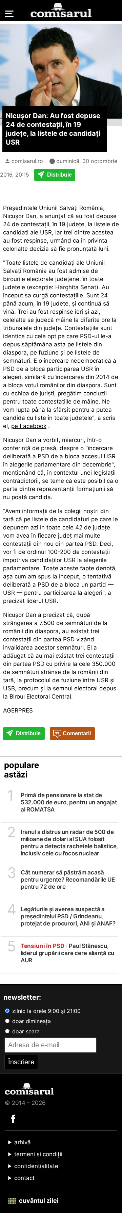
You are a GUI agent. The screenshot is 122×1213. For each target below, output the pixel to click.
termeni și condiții (38, 1154)
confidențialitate (36, 1166)
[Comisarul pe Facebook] (13, 1118)
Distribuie (59, 175)
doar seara (25, 1031)
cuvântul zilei (38, 1200)
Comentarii (76, 733)
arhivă (22, 1142)
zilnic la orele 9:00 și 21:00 (46, 1010)
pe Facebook (28, 426)
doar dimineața (31, 1021)
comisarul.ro (27, 161)
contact (24, 1178)
